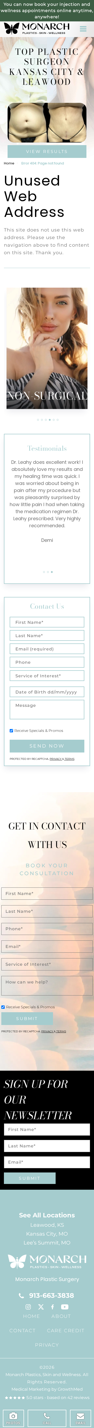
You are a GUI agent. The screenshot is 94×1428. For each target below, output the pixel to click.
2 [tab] (42, 420)
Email (81, 1423)
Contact (22, 1331)
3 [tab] (46, 420)
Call (47, 1423)
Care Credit (66, 1331)
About (61, 1316)
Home (9, 163)
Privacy (56, 758)
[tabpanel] (51, 328)
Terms (69, 758)
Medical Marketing (30, 1389)
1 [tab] (38, 420)
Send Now (47, 746)
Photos (13, 1423)
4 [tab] (50, 420)
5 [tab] (54, 420)
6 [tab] (57, 420)
